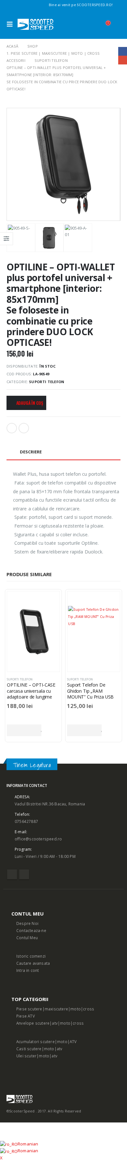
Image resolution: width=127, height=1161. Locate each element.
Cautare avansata (33, 963)
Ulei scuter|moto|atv (36, 1055)
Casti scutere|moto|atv (39, 1048)
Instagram (24, 874)
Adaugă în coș (29, 403)
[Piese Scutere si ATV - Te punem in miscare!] (35, 24)
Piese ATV (25, 1016)
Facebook (12, 428)
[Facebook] (116, 5)
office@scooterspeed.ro (38, 838)
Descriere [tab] (31, 452)
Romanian (28, 1144)
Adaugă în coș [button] (24, 730)
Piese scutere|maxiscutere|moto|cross (55, 1008)
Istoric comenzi (31, 956)
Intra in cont (27, 970)
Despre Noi (27, 923)
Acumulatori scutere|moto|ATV (46, 1041)
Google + (24, 428)
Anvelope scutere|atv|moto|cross (50, 1023)
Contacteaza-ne (31, 930)
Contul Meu (27, 937)
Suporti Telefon (46, 381)
